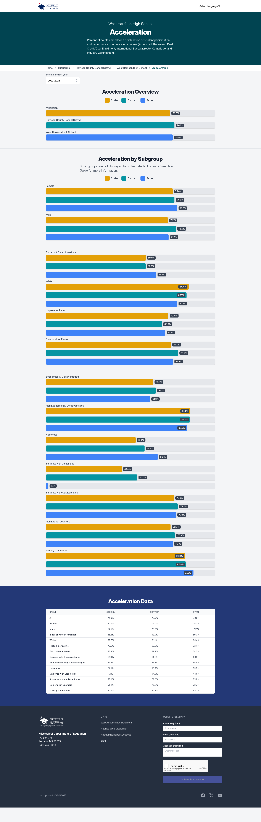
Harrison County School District (93, 67)
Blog (103, 740)
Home (49, 67)
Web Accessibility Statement (116, 722)
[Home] (47, 6)
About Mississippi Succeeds (116, 734)
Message (173, 745)
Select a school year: (57, 74)
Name (171, 723)
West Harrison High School (132, 67)
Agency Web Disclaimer (114, 728)
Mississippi (64, 67)
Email (171, 734)
